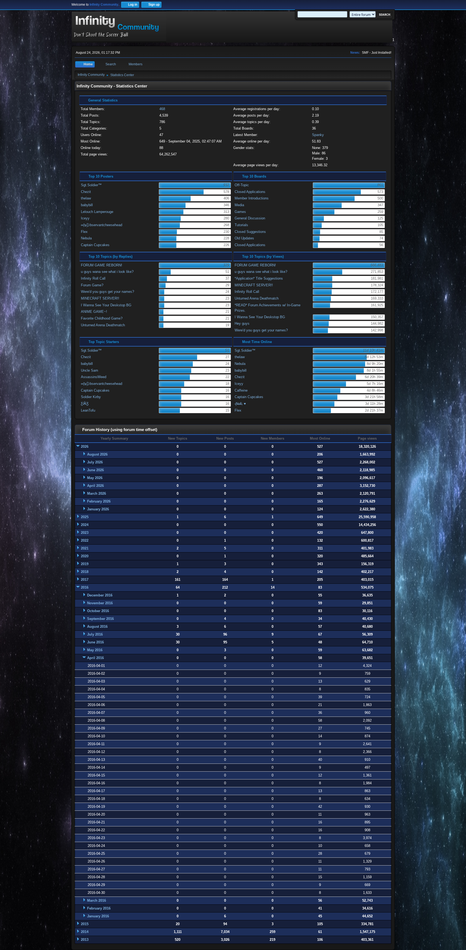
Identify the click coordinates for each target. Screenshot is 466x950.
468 (162, 109)
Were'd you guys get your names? (107, 292)
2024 (84, 525)
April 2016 (95, 658)
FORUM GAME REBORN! (101, 265)
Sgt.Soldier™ (91, 185)
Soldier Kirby (91, 397)
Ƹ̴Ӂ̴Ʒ (84, 404)
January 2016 (98, 916)
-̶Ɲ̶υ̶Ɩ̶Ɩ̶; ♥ (240, 404)
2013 (84, 940)
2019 (84, 564)
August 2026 (97, 454)
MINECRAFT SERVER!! (100, 298)
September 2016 (100, 619)
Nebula (86, 238)
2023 (84, 533)
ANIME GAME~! (94, 312)
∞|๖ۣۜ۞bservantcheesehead (101, 225)
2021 (84, 548)
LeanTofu (88, 410)
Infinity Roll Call (93, 278)
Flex (84, 232)
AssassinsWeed (93, 377)
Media (239, 205)
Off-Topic (242, 185)
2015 (84, 924)
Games (240, 212)
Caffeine (241, 390)
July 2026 (95, 462)
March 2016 (96, 900)
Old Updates (244, 238)
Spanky (318, 135)
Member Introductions (252, 198)
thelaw (86, 198)
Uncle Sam (89, 370)
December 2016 (99, 595)
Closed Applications (250, 192)
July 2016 (95, 634)
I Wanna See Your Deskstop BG (106, 305)
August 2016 (97, 627)
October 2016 (98, 611)
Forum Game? (92, 285)
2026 (84, 447)
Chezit (86, 192)
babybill (87, 205)
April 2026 (95, 486)
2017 (84, 580)
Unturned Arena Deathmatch (103, 325)
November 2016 (100, 603)
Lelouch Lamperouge (97, 212)
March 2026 (96, 493)
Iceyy (85, 218)
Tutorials (241, 225)
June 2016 (95, 642)
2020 (84, 556)
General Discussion (250, 218)
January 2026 (98, 509)
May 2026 (94, 478)
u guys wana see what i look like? (107, 272)
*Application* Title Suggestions (259, 278)
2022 (84, 540)
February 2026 (99, 501)
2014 (84, 932)
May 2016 (94, 650)
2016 (84, 587)
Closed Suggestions (250, 232)
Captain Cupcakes (95, 245)
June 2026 (95, 470)
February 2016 (99, 908)
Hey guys (242, 323)
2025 (84, 517)
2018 (84, 572)
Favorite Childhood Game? (101, 318)
